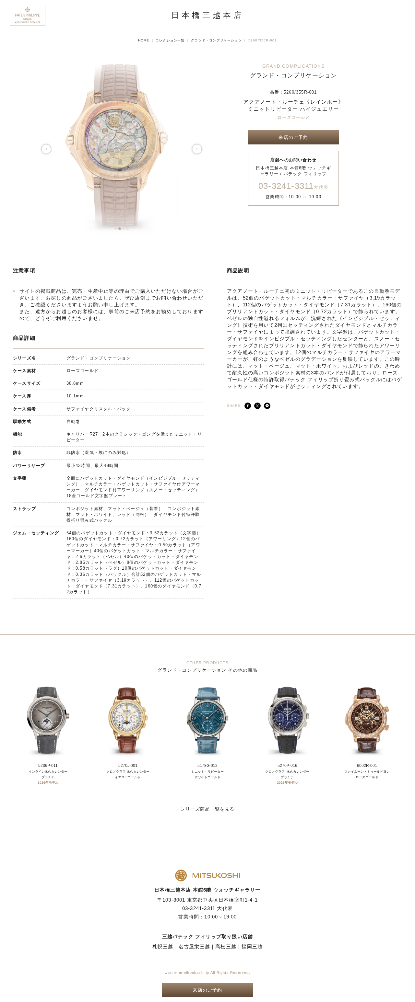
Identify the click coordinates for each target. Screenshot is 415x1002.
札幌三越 (162, 946)
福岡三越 (252, 946)
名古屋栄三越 (194, 946)
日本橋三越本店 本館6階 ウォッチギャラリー (207, 890)
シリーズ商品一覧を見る (207, 809)
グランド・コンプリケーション (216, 40)
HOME (143, 40)
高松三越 (225, 946)
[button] (115, 228)
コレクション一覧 (170, 40)
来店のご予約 (293, 137)
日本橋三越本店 (207, 15)
